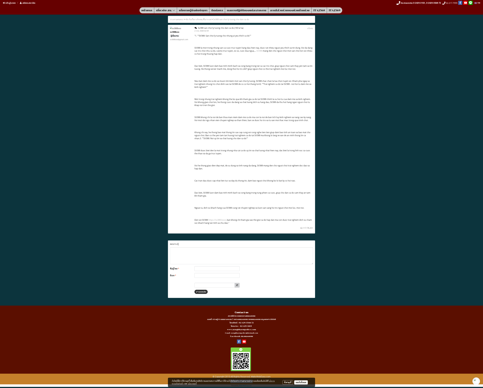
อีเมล (173, 275)
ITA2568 (319, 10)
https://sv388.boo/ (217, 220)
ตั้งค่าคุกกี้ (287, 382)
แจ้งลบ (310, 28)
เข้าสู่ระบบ (10, 3)
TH (478, 3)
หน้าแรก (146, 10)
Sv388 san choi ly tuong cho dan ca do (231, 19)
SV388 (259, 50)
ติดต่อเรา (217, 10)
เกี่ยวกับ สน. (164, 10)
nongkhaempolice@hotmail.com (244, 333)
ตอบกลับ (202, 292)
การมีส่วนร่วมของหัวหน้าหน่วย (290, 10)
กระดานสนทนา (177, 19)
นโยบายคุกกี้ (192, 383)
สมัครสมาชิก (28, 3)
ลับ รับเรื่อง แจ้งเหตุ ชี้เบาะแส (198, 19)
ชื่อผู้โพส (174, 268)
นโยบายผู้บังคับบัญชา (193, 10)
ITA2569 (334, 10)
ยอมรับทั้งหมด (301, 382)
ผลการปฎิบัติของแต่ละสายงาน (246, 10)
